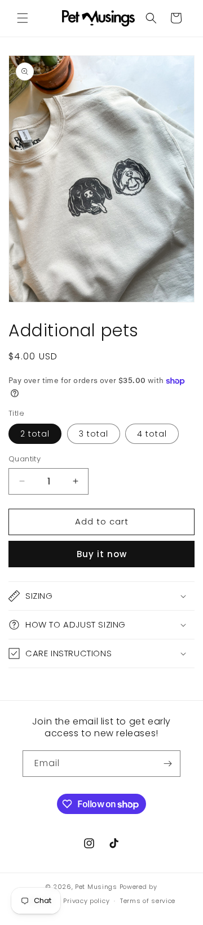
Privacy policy (86, 900)
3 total (93, 433)
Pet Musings (96, 886)
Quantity (24, 458)
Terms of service (147, 900)
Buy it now (102, 554)
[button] (22, 18)
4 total (152, 433)
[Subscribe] (167, 763)
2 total (35, 433)
